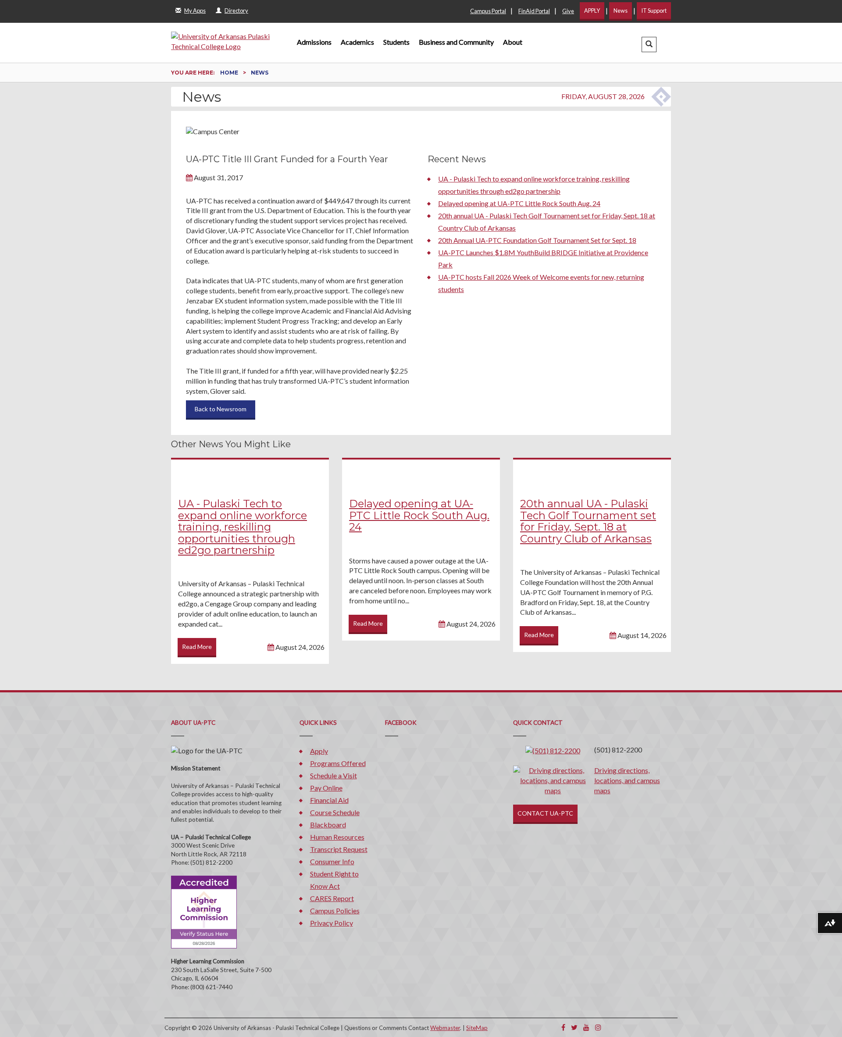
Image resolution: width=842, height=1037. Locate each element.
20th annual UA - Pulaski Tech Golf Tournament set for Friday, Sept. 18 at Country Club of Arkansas (588, 521)
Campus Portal (488, 10)
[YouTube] (586, 1027)
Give (568, 10)
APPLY (592, 10)
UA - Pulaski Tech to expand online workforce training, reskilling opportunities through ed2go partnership (242, 526)
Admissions (314, 42)
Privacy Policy (331, 923)
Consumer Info (332, 861)
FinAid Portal (534, 10)
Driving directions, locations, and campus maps (627, 780)
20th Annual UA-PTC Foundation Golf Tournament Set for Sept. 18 (537, 240)
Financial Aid (329, 800)
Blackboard (328, 824)
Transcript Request (338, 849)
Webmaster (445, 1027)
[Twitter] (574, 1027)
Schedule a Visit (333, 775)
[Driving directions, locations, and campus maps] (553, 780)
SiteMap (477, 1027)
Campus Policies (335, 910)
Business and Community (456, 42)
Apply (319, 751)
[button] (649, 44)
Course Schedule (335, 812)
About (512, 42)
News (621, 10)
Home (229, 72)
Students (396, 42)
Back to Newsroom (220, 409)
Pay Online (326, 788)
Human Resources (337, 837)
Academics (357, 42)
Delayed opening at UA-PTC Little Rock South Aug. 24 (519, 203)
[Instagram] (598, 1027)
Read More (197, 646)
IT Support (654, 10)
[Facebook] (563, 1027)
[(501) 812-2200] (552, 749)
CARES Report (332, 898)
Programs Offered (338, 763)
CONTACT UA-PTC (545, 813)
